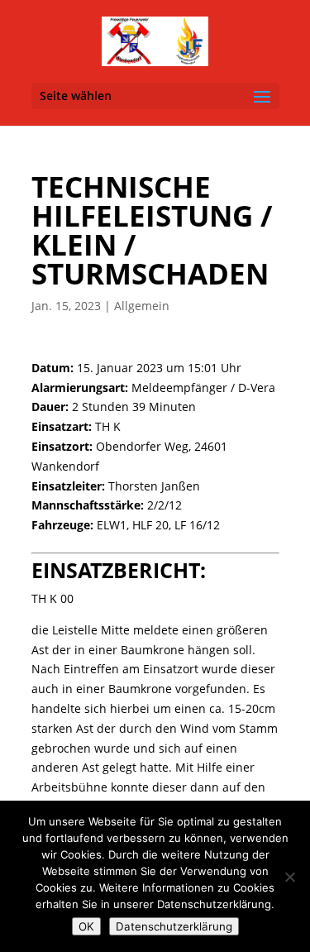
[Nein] (289, 876)
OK (86, 926)
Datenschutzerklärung (174, 926)
